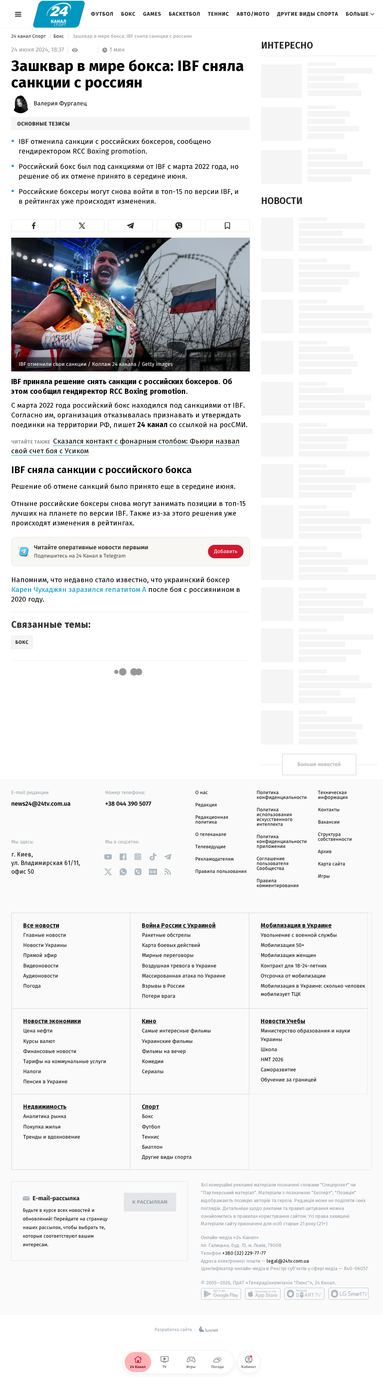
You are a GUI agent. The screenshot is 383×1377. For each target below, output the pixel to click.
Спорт (150, 1106)
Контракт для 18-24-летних (294, 966)
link (107, 856)
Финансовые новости (49, 1051)
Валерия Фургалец (60, 104)
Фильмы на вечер (164, 1051)
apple (263, 1293)
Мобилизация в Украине (296, 925)
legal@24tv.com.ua (288, 1261)
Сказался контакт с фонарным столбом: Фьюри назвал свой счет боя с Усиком (125, 446)
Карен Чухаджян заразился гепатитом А (78, 589)
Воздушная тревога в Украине (179, 966)
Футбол (102, 14)
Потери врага (158, 996)
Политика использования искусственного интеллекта (274, 817)
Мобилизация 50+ (282, 945)
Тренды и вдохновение (51, 1137)
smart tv (304, 1293)
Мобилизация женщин (288, 955)
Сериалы (152, 1071)
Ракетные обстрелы (166, 935)
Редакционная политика (211, 820)
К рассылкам (150, 1202)
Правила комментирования (278, 883)
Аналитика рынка (45, 1116)
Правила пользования (220, 871)
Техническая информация (333, 795)
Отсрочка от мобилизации (293, 976)
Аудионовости (40, 976)
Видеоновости (41, 966)
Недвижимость (45, 1106)
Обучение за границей (288, 1080)
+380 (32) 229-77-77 (244, 1253)
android (221, 1293)
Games (152, 14)
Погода (32, 986)
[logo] (59, 14)
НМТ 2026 (272, 1059)
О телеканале (210, 834)
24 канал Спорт (29, 36)
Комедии (152, 1061)
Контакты (329, 810)
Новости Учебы (283, 1021)
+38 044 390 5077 (128, 804)
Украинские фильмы (167, 1041)
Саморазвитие (278, 1069)
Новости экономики (52, 1021)
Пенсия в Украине (45, 1081)
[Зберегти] (227, 226)
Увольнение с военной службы (299, 935)
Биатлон (152, 1147)
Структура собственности (335, 837)
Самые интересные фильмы (176, 1031)
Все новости (41, 925)
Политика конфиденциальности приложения (282, 841)
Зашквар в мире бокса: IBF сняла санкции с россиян (132, 36)
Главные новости (44, 935)
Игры (324, 876)
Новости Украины (45, 945)
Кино (149, 1021)
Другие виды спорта (307, 14)
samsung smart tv (348, 1293)
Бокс (128, 14)
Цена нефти (38, 1031)
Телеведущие (210, 847)
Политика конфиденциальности (282, 795)
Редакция (206, 805)
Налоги (32, 1071)
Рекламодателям (214, 859)
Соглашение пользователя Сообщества (273, 863)
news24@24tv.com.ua (41, 804)
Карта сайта (331, 864)
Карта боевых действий (171, 945)
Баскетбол (184, 14)
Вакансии (329, 822)
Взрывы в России (163, 986)
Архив (325, 851)
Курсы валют (39, 1041)
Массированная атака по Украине (183, 976)
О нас (201, 792)
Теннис (218, 14)
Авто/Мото (253, 14)
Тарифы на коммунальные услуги (64, 1061)
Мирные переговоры (167, 955)
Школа (269, 1049)
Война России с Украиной (178, 925)
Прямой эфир (40, 955)
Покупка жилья (42, 1127)
